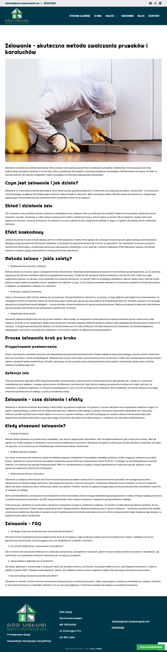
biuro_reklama (96, 649)
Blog (141, 15)
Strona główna (79, 15)
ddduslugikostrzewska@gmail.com (22, 3)
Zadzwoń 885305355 (151, 647)
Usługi (110, 15)
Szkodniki (127, 15)
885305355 (50, 3)
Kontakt (154, 15)
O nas (98, 15)
